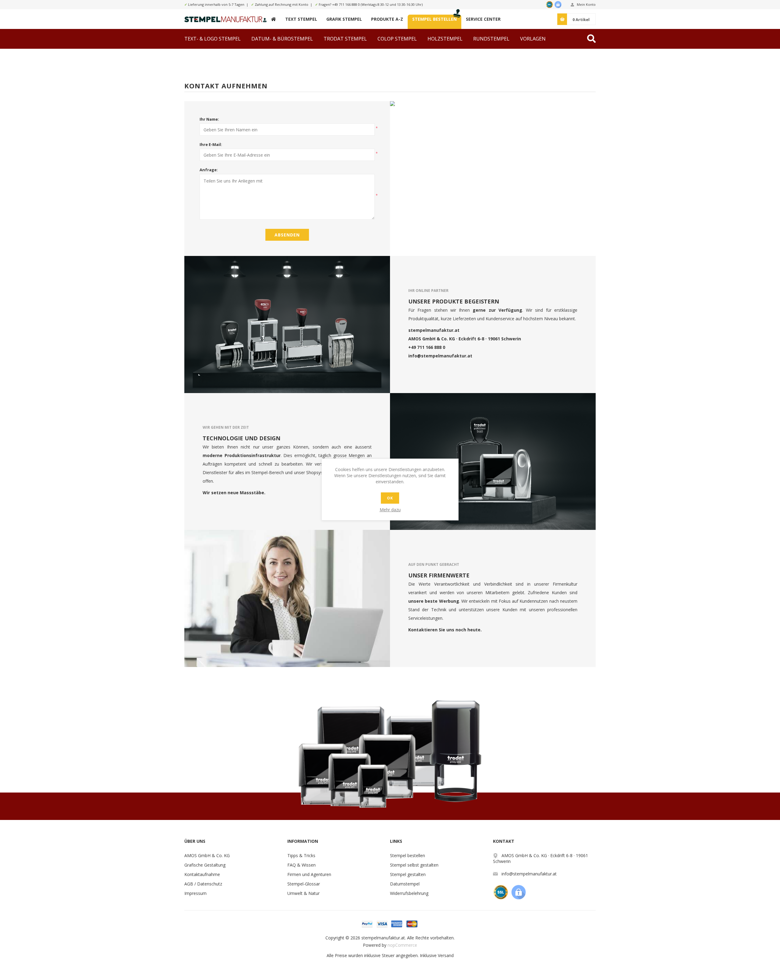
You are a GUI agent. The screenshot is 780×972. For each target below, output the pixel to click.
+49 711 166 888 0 (346, 4)
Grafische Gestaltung (204, 865)
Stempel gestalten (408, 874)
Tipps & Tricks (301, 855)
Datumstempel (405, 884)
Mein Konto (586, 4)
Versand (446, 955)
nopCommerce (402, 945)
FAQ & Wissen (301, 865)
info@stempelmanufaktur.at (440, 355)
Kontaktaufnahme (202, 874)
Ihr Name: (209, 119)
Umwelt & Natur (303, 893)
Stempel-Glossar (303, 884)
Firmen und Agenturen (309, 874)
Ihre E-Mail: (211, 144)
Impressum (195, 893)
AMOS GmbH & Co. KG (207, 855)
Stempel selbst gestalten (414, 865)
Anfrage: (209, 169)
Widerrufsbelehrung (409, 893)
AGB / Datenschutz (203, 884)
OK (390, 498)
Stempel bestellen (407, 855)
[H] (274, 19)
